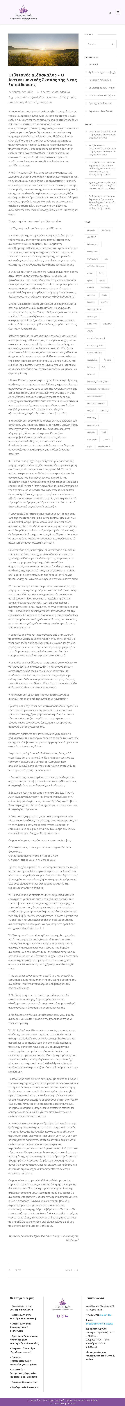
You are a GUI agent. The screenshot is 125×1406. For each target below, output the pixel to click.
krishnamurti (92, 259)
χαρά (104, 432)
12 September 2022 (20, 92)
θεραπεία (107, 360)
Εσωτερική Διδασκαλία (55, 92)
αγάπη (89, 280)
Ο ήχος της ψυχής (57, 1400)
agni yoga (91, 230)
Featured (93, 64)
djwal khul (37, 97)
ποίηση (90, 410)
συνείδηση (91, 417)
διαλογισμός (68, 97)
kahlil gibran (92, 251)
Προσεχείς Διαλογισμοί (100, 103)
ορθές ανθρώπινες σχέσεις (97, 381)
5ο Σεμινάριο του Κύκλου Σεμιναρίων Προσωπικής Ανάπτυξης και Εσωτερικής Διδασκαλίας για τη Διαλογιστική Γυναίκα (102, 202)
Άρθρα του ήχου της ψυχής (102, 72)
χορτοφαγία (92, 439)
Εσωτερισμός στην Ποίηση (102, 87)
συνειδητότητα (93, 425)
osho (106, 259)
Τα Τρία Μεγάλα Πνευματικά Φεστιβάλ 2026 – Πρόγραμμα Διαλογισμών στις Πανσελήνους (102, 150)
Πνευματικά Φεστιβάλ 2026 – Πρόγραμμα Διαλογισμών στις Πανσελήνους (102, 134)
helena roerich (93, 244)
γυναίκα (104, 302)
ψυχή (89, 446)
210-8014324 (105, 1314)
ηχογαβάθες (92, 360)
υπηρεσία (45, 102)
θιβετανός (31, 102)
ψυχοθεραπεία (104, 446)
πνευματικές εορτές (95, 396)
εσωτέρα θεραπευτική (96, 338)
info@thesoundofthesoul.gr (99, 1323)
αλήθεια (90, 287)
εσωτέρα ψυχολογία (95, 345)
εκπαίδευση (16, 102)
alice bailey (22, 97)
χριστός (107, 439)
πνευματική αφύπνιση (96, 403)
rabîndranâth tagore (95, 266)
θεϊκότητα (91, 367)
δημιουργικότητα (94, 309)
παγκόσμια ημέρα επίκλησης (98, 389)
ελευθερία (107, 324)
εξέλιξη (90, 331)
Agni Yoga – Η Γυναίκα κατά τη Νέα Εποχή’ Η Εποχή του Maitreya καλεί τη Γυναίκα (102, 185)
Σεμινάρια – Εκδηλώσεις (101, 111)
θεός (104, 367)
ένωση (101, 273)
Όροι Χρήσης (92, 1400)
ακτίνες (102, 280)
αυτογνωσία (105, 287)
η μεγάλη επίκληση (94, 352)
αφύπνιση (52, 97)
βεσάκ (104, 295)
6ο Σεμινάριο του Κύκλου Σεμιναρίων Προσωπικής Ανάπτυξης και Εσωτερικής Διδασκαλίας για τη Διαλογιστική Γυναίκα (102, 168)
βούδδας (90, 302)
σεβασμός (104, 410)
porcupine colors (67, 1403)
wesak (89, 273)
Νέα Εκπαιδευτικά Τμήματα (102, 95)
